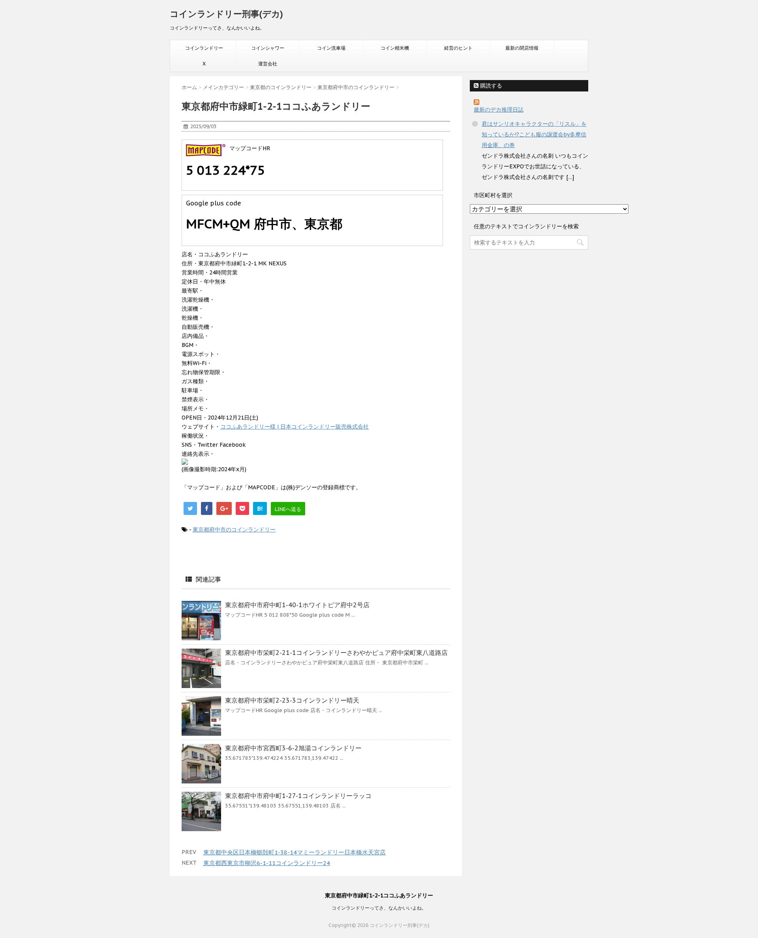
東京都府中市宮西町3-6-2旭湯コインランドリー (293, 748)
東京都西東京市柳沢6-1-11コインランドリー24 (266, 863)
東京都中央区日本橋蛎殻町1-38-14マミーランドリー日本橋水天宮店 (294, 852)
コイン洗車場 (331, 48)
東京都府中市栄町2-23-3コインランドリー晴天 (292, 700)
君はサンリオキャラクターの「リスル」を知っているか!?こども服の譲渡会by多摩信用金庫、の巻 (534, 134)
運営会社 (267, 64)
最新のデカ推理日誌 (498, 109)
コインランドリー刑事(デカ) (226, 13)
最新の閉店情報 (521, 48)
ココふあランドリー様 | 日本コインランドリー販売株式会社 (294, 426)
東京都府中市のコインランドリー (234, 529)
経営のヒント (458, 48)
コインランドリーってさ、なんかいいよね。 (379, 908)
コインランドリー (204, 48)
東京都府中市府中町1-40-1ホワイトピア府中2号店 (297, 605)
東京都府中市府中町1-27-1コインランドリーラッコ (298, 796)
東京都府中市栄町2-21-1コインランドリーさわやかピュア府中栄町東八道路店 (336, 652)
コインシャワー (267, 48)
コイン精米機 (395, 48)
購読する (490, 85)
